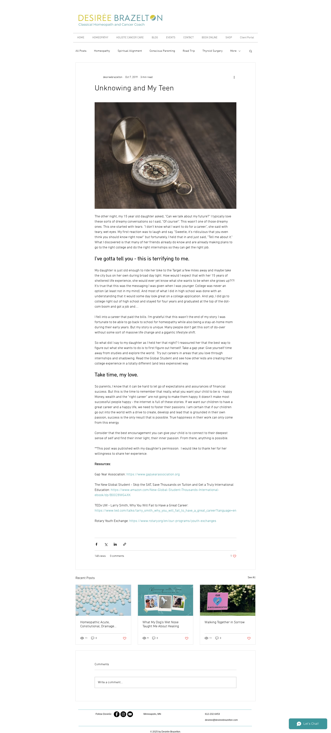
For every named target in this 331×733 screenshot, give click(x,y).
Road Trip (189, 51)
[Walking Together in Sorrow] (227, 600)
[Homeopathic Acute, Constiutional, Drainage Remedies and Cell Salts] (103, 600)
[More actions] (234, 77)
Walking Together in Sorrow (225, 622)
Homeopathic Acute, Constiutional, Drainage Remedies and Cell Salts (98, 624)
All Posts (80, 51)
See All (252, 577)
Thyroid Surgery (212, 51)
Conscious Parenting (162, 51)
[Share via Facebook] (96, 544)
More (233, 51)
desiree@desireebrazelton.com (221, 720)
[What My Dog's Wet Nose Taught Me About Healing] (165, 600)
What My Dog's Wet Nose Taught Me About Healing (161, 624)
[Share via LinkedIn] (115, 544)
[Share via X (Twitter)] (106, 544)
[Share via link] (124, 544)
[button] (250, 50)
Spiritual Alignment (130, 51)
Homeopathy (102, 51)
